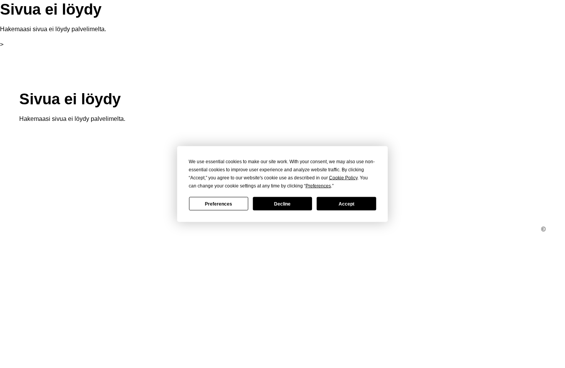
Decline (282, 203)
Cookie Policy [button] (343, 178)
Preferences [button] (318, 186)
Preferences (218, 203)
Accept (346, 203)
